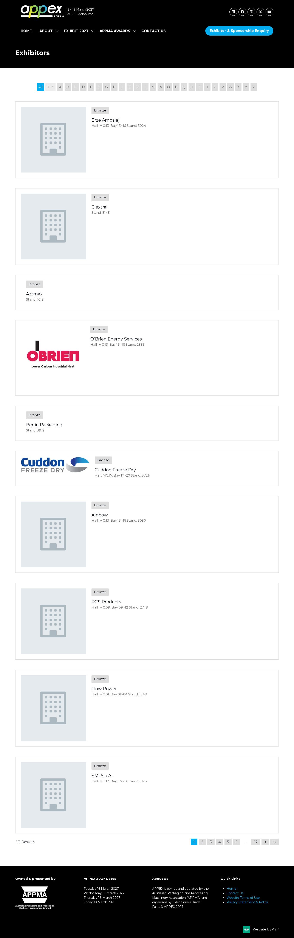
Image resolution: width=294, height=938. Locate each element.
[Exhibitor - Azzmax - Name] (147, 292)
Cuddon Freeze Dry (115, 469)
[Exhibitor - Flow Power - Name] (147, 708)
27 (255, 842)
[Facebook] (242, 12)
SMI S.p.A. (101, 775)
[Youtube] (269, 12)
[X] (260, 12)
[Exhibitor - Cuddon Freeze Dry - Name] (147, 468)
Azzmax (34, 293)
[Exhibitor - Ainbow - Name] (147, 534)
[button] (239, 31)
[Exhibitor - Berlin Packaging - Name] (147, 423)
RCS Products (106, 601)
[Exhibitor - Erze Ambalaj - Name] (147, 140)
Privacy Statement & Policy (247, 902)
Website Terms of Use (243, 898)
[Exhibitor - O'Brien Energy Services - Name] (147, 357)
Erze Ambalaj (105, 120)
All (40, 87)
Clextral (99, 207)
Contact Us (153, 31)
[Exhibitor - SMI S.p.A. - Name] (147, 795)
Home (26, 31)
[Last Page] (274, 842)
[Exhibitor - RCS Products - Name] (147, 621)
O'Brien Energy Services (116, 339)
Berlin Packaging (44, 424)
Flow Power (104, 688)
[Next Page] (265, 842)
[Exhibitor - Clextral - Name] (147, 226)
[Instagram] (251, 12)
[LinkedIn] (233, 12)
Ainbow (99, 515)
